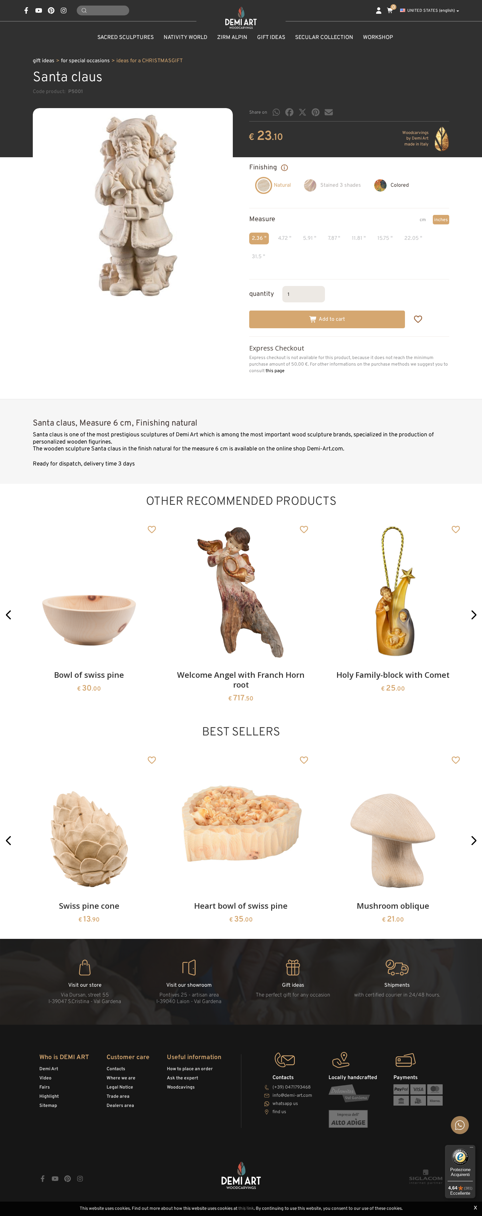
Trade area (118, 1096)
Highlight (49, 1096)
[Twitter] (302, 112)
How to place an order (190, 1069)
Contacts (116, 1069)
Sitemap (48, 1106)
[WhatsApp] (276, 112)
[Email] (329, 112)
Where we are (121, 1078)
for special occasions (85, 61)
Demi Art (48, 1069)
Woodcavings (181, 1087)
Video (45, 1078)
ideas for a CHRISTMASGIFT (149, 61)
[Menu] (471, 1149)
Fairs (44, 1087)
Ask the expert (182, 1078)
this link (246, 1208)
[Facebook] (289, 112)
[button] (8, 614)
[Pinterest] (315, 112)
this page (275, 371)
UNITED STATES (431, 10)
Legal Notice (120, 1087)
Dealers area (120, 1106)
